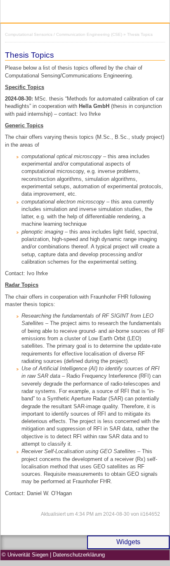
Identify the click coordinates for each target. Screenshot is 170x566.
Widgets (128, 541)
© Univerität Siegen (25, 555)
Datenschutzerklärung (79, 555)
